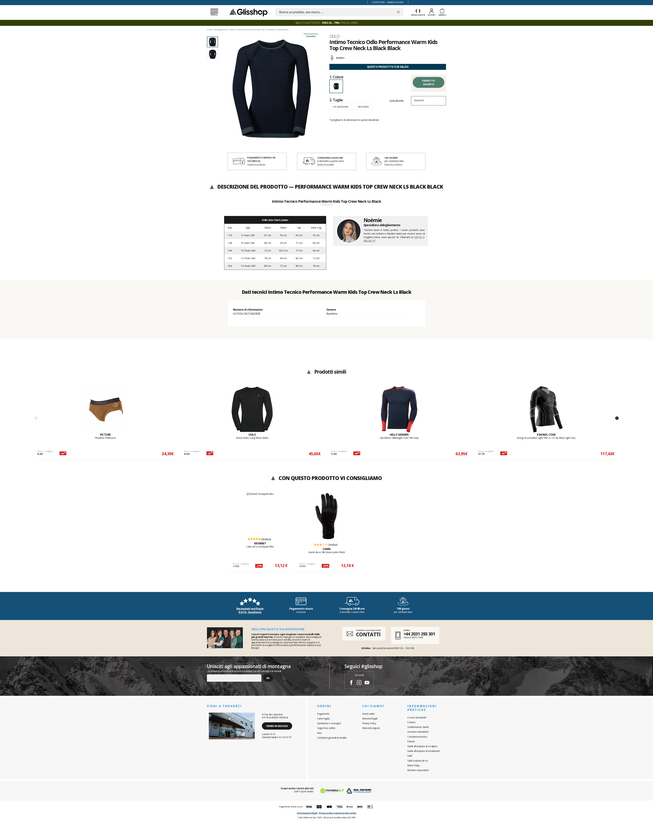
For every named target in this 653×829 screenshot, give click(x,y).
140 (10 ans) (363, 106)
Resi (319, 733)
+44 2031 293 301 (419, 634)
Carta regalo (323, 718)
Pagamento (323, 713)
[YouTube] (367, 683)
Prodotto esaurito (428, 82)
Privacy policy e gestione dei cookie (337, 813)
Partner (411, 741)
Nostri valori (368, 713)
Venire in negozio (277, 726)
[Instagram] (359, 683)
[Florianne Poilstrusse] (105, 409)
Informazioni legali (307, 813)
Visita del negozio (371, 728)
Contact (411, 722)
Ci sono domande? (416, 717)
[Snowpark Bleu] (260, 513)
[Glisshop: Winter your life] (248, 12)
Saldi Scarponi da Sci (417, 760)
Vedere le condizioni (256, 164)
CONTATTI (368, 634)
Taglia (336, 100)
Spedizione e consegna (329, 723)
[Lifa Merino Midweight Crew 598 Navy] (399, 409)
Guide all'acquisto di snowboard (423, 751)
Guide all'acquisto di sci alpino (422, 746)
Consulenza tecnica (417, 736)
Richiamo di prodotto (418, 770)
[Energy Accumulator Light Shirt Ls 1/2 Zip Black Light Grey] (546, 409)
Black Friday (413, 765)
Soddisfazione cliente (418, 727)
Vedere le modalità (325, 164)
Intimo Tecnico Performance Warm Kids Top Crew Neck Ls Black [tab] (326, 201)
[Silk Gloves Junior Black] (326, 516)
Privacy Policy (369, 723)
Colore (336, 77)
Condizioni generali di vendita (332, 737)
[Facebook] (351, 683)
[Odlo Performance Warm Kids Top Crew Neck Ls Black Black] (272, 88)
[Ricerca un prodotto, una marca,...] (398, 12)
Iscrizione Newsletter (418, 731)
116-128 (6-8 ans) (340, 106)
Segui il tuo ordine (326, 728)
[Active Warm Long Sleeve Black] (252, 409)
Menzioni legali (369, 718)
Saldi (409, 755)
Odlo (334, 36)
